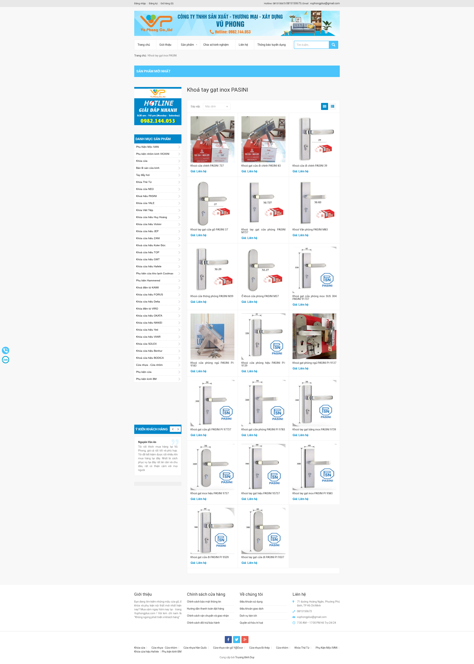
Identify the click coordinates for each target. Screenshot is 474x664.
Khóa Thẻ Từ (302, 647)
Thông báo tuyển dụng (271, 44)
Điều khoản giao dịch (251, 608)
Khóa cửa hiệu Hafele (146, 651)
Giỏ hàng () (167, 3)
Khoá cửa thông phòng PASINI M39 (212, 296)
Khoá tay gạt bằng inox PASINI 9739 (314, 429)
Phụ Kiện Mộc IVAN (326, 647)
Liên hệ (243, 44)
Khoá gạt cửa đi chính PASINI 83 (261, 165)
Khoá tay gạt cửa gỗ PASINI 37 (209, 229)
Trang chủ (144, 44)
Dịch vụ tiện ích (248, 615)
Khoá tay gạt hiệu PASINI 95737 (260, 493)
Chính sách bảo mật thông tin (204, 601)
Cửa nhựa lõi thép (259, 647)
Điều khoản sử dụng (251, 601)
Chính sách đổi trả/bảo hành (203, 622)
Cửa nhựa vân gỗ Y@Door (228, 647)
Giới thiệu (165, 44)
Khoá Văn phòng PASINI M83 (310, 229)
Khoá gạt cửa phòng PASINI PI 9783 (263, 429)
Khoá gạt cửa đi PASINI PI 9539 (210, 557)
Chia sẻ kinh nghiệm (216, 44)
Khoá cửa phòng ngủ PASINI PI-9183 (212, 364)
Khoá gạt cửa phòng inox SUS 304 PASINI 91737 (314, 298)
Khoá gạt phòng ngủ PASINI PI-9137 (314, 362)
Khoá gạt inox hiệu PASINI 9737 (210, 493)
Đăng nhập (140, 3)
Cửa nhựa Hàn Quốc (195, 647)
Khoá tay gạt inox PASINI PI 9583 (313, 493)
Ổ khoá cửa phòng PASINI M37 (260, 296)
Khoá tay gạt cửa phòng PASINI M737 (263, 231)
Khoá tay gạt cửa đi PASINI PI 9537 (262, 557)
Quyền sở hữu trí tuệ (251, 622)
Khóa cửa (139, 647)
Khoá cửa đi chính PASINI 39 (310, 165)
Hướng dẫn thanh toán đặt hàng (205, 608)
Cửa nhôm (282, 647)
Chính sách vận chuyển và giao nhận (208, 615)
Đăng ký (153, 3)
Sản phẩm (187, 44)
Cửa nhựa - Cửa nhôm (164, 647)
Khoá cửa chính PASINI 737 (207, 165)
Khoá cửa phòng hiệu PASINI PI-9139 (263, 364)
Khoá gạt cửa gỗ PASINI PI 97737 (211, 429)
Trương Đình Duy (244, 657)
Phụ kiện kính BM (171, 651)
